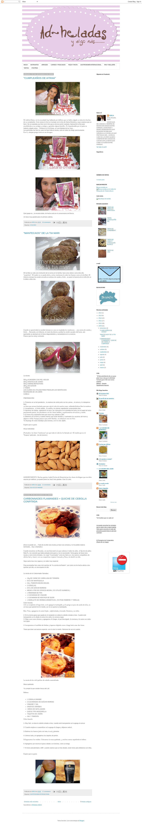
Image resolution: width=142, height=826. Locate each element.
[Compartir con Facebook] (64, 222)
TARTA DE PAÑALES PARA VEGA (111, 209)
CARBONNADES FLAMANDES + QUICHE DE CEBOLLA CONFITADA (108, 341)
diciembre (103, 328)
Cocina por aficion (104, 444)
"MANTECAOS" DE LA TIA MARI (42, 233)
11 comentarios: (46, 484)
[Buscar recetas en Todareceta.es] (104, 199)
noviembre (103, 347)
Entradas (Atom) (37, 805)
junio (101, 360)
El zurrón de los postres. (106, 398)
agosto (102, 354)
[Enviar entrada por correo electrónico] (53, 222)
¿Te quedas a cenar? (105, 459)
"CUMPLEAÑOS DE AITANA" (40, 78)
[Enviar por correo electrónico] (57, 222)
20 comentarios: (46, 222)
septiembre (103, 352)
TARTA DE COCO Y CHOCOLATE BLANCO (111, 242)
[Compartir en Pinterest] (66, 222)
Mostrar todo (113, 502)
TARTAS (26, 68)
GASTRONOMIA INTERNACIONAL (39, 794)
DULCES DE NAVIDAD (36, 487)
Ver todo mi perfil (102, 147)
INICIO (26, 65)
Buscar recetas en (102, 187)
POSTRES (35, 68)
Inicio (59, 802)
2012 (100, 318)
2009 (100, 326)
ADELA (111, 115)
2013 (100, 315)
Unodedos (102, 464)
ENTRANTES (35, 65)
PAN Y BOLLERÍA (109, 65)
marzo (102, 367)
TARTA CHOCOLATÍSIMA (111, 219)
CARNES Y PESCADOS (58, 65)
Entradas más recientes (31, 802)
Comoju (101, 413)
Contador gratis (100, 179)
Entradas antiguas (85, 802)
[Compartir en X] (62, 222)
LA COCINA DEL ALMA (106, 469)
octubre (102, 349)
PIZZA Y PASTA (73, 65)
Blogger (82, 820)
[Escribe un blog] (60, 222)
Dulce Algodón (103, 488)
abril (101, 365)
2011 (100, 321)
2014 (100, 313)
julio (101, 357)
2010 (100, 323)
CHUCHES (33, 225)
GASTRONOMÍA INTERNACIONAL (90, 65)
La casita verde (104, 483)
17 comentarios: (46, 791)
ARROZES (44, 65)
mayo (102, 362)
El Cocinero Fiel (104, 393)
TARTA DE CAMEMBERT (111, 229)
